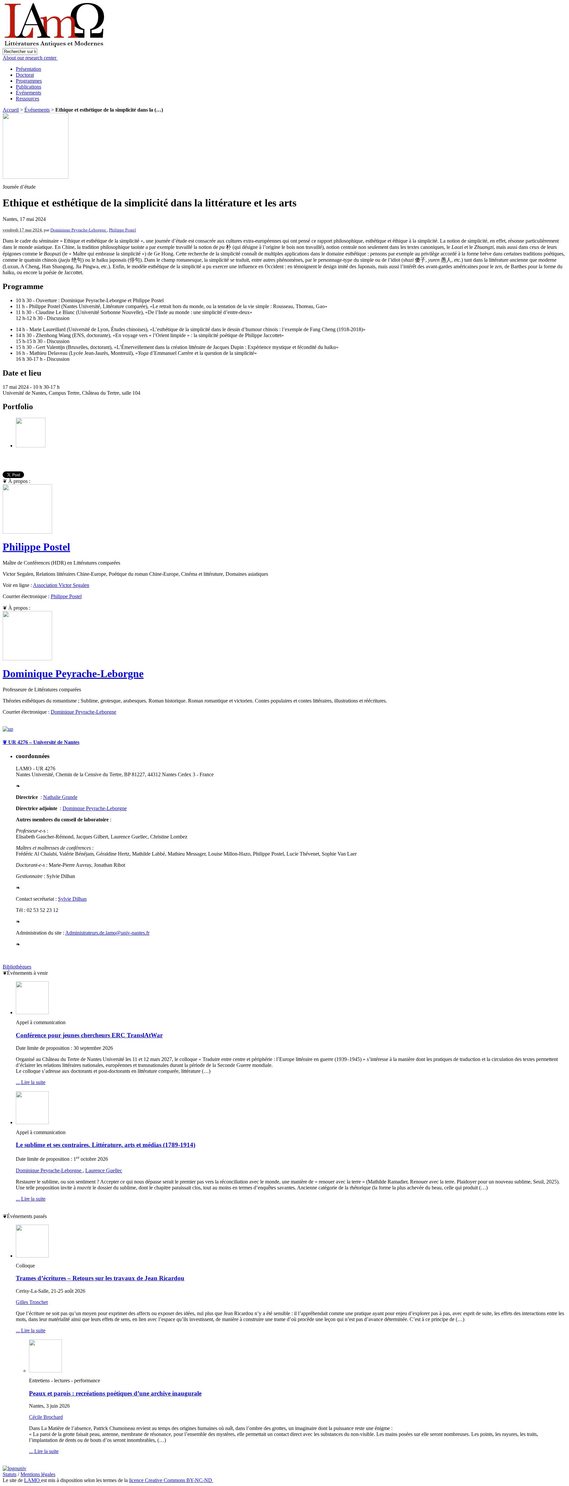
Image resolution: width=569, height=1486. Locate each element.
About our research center (30, 58)
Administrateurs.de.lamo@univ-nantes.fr (107, 933)
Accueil (11, 110)
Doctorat (25, 75)
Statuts (9, 1474)
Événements (28, 92)
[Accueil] (55, 46)
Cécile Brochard (46, 1417)
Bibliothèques (17, 966)
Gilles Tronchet (32, 1302)
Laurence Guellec (103, 1170)
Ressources (27, 98)
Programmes (29, 81)
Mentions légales (37, 1474)
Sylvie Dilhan (72, 899)
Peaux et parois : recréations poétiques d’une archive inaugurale (115, 1393)
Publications (28, 87)
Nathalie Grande (60, 797)
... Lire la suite (30, 1082)
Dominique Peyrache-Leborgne (78, 229)
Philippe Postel (122, 229)
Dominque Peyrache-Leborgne (95, 808)
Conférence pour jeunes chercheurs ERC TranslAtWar (89, 1035)
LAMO (32, 1480)
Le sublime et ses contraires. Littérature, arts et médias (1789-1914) (105, 1144)
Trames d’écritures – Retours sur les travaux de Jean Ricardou (100, 1278)
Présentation (28, 69)
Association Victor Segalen (61, 585)
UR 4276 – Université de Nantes (41, 742)
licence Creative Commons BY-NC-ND (171, 1480)
